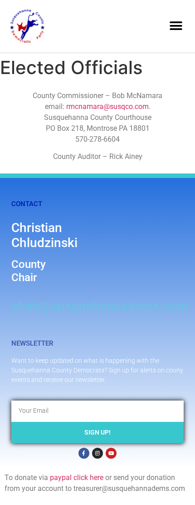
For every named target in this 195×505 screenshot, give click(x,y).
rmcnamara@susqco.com (107, 106)
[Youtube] (111, 453)
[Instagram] (97, 453)
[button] (176, 26)
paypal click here (76, 477)
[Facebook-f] (83, 453)
